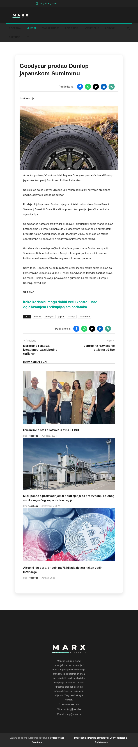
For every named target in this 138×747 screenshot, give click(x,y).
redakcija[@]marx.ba (70, 709)
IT (27, 37)
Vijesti (31, 28)
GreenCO (14, 37)
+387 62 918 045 (70, 704)
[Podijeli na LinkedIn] (104, 87)
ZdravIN (110, 28)
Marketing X (50, 28)
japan (61, 316)
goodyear (49, 316)
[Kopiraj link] (112, 87)
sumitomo (84, 316)
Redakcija (29, 98)
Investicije (91, 28)
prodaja (71, 316)
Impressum (80, 737)
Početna (15, 28)
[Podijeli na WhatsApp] (88, 87)
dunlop (37, 316)
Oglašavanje (101, 742)
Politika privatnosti (98, 737)
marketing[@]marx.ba (70, 714)
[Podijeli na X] (96, 87)
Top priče (71, 28)
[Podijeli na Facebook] (80, 87)
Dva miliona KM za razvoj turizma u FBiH (51, 430)
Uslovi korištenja (118, 737)
